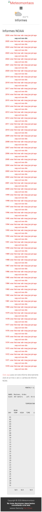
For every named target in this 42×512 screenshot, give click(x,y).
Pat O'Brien (28, 508)
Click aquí (6, 375)
